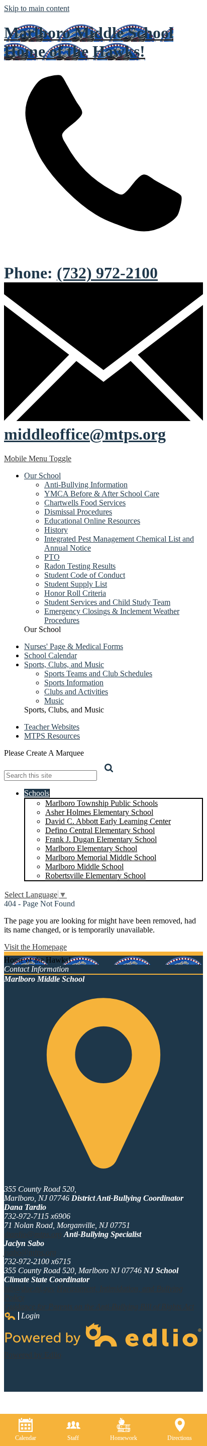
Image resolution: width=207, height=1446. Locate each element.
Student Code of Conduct (84, 575)
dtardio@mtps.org (33, 1234)
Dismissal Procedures (78, 511)
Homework (123, 1437)
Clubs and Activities (76, 691)
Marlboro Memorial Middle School (100, 857)
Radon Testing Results (80, 566)
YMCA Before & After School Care (101, 493)
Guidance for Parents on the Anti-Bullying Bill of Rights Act (99, 1306)
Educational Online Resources (92, 521)
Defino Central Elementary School (100, 830)
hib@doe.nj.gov (29, 1288)
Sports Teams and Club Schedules (98, 673)
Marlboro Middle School (84, 866)
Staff (73, 1437)
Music (54, 700)
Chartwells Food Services (85, 502)
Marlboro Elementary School (91, 848)
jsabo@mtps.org (30, 1252)
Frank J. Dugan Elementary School (101, 839)
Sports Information (74, 682)
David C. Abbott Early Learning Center (108, 821)
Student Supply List (75, 584)
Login (22, 1315)
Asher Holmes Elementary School (99, 812)
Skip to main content (36, 8)
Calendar (25, 1437)
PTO (52, 557)
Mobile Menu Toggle (37, 458)
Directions (179, 1437)
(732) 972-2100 (107, 273)
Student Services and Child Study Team (107, 602)
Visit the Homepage (35, 947)
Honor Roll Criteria (75, 593)
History (56, 530)
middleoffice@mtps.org (85, 434)
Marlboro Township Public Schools (101, 803)
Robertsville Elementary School (95, 875)
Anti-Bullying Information (86, 484)
